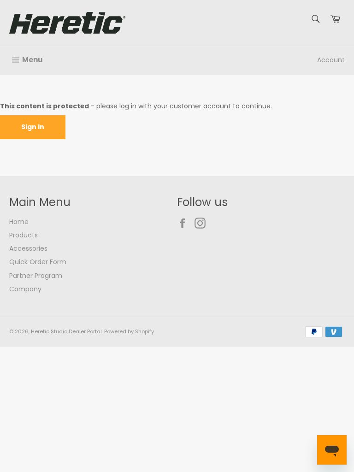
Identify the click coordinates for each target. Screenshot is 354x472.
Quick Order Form (37, 261)
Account (331, 60)
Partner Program (35, 275)
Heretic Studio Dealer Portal (66, 331)
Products (23, 235)
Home (19, 221)
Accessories (28, 248)
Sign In (32, 126)
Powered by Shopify (129, 331)
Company (25, 289)
